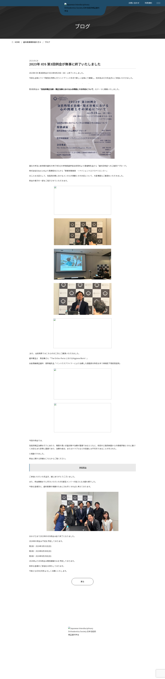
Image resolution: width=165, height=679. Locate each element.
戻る (82, 581)
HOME (17, 42)
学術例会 (82, 467)
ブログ (47, 42)
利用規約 (148, 3)
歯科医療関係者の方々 (32, 42)
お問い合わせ (134, 3)
